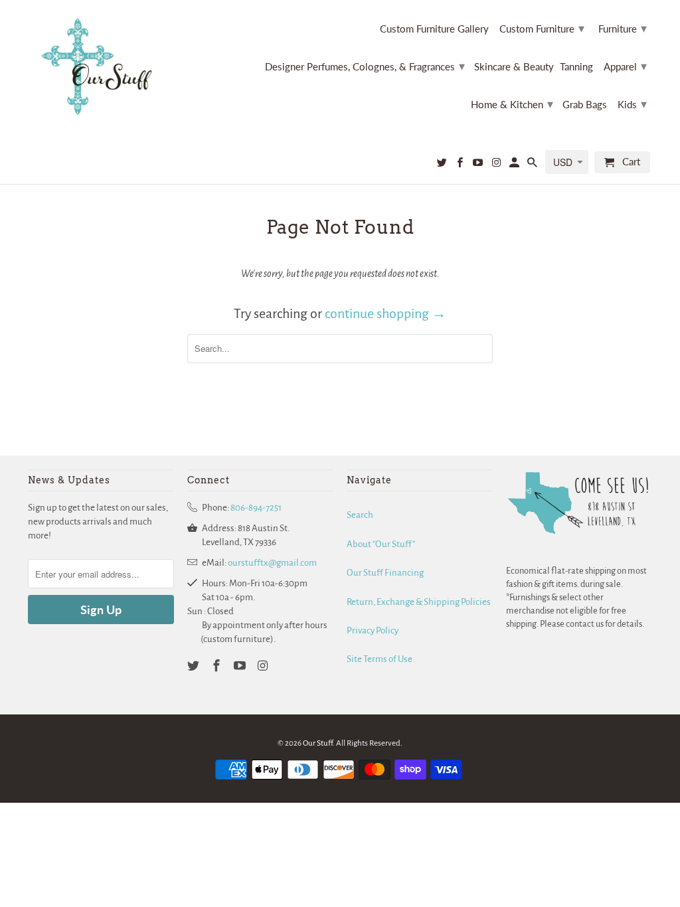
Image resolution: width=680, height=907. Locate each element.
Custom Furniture (541, 28)
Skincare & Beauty (514, 66)
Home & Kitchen (512, 103)
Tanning (576, 66)
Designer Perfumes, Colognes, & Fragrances (365, 65)
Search (360, 515)
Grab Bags (584, 104)
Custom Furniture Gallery (434, 29)
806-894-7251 (256, 508)
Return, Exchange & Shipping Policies (419, 602)
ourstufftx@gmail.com (272, 563)
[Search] (533, 165)
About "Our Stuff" (381, 544)
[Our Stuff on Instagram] (497, 165)
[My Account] (515, 165)
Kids (632, 103)
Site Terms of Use (379, 659)
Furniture (622, 28)
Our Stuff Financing (385, 573)
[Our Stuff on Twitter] (443, 165)
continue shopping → (385, 313)
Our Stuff (318, 743)
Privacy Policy (372, 630)
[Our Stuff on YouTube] (479, 165)
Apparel (625, 65)
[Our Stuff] (101, 67)
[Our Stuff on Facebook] (461, 165)
